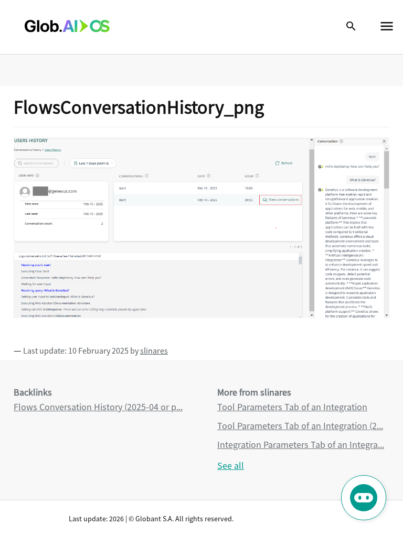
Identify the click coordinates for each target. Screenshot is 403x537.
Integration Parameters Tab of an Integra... (300, 445)
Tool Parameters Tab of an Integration (292, 407)
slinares (154, 350)
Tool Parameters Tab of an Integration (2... (300, 426)
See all (230, 465)
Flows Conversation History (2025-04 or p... (98, 407)
